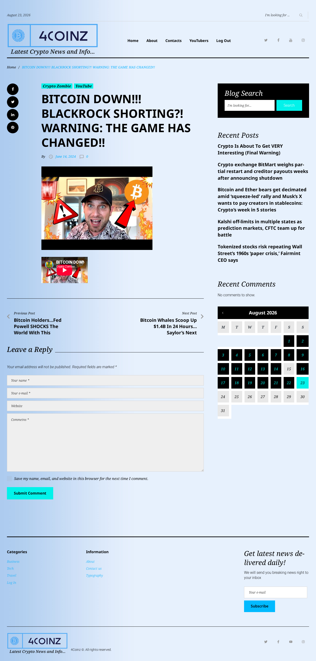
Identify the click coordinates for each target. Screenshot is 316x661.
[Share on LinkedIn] (13, 115)
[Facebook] (278, 40)
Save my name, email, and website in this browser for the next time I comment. (81, 478)
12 (250, 368)
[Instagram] (303, 40)
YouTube (83, 86)
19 (250, 382)
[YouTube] (291, 40)
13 (263, 368)
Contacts (173, 40)
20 (263, 382)
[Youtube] (291, 642)
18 (237, 382)
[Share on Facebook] (13, 89)
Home (133, 40)
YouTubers (198, 40)
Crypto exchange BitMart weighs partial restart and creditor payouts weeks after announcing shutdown (263, 171)
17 (223, 382)
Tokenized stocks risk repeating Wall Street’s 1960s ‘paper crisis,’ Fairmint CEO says (260, 253)
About (152, 40)
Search (289, 105)
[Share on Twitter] (13, 102)
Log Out (223, 40)
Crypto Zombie (57, 86)
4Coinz (76, 649)
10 (223, 368)
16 (303, 368)
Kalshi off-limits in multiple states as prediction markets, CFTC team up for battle (261, 228)
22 (289, 382)
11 (237, 368)
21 (276, 382)
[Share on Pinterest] (13, 127)
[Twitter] (266, 40)
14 (276, 368)
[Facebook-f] (278, 642)
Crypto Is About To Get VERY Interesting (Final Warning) (250, 149)
